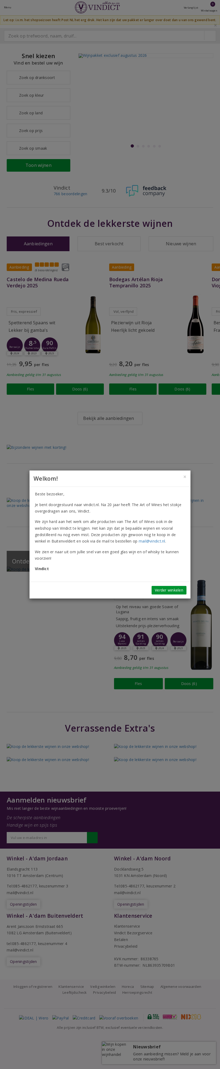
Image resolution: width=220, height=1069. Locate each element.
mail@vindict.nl (152, 541)
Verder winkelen (169, 590)
